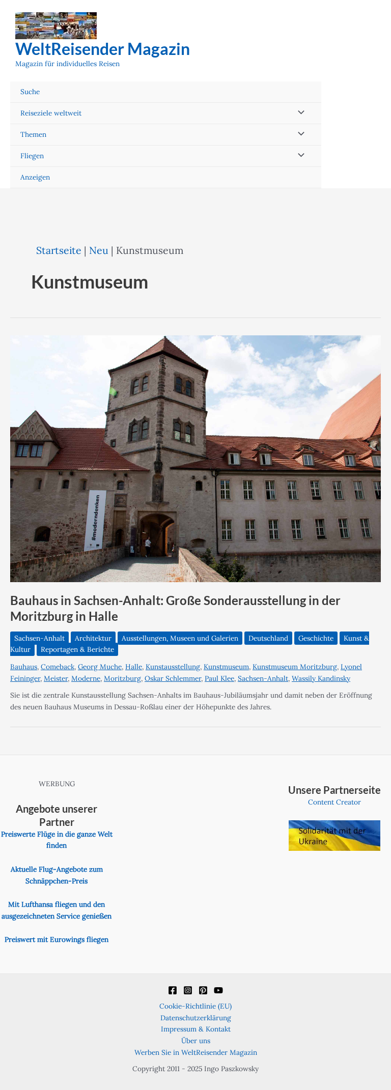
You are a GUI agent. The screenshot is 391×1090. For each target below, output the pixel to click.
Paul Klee (219, 678)
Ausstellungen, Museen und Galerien (180, 638)
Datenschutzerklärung (195, 1017)
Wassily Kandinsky (321, 678)
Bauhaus (23, 666)
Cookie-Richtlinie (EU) (195, 1006)
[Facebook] (172, 990)
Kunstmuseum (226, 666)
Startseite (58, 250)
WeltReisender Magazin (102, 49)
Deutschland (268, 638)
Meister (56, 678)
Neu (98, 250)
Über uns (195, 1040)
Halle (133, 666)
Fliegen (32, 155)
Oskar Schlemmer (173, 678)
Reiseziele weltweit (50, 113)
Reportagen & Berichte (77, 649)
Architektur (93, 638)
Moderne (85, 678)
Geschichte (315, 638)
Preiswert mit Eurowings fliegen (56, 939)
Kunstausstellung (173, 666)
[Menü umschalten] (299, 113)
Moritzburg (122, 678)
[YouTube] (218, 990)
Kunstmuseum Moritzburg (295, 666)
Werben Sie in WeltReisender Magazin (195, 1052)
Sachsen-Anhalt (39, 638)
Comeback (57, 666)
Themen (33, 134)
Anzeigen (35, 177)
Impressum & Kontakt (196, 1029)
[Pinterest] (203, 990)
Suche (30, 91)
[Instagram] (187, 990)
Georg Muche (100, 666)
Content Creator (334, 802)
